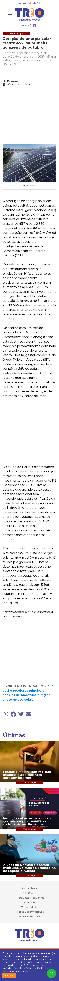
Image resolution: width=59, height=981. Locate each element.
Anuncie (30, 902)
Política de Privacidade (30, 911)
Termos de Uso (30, 907)
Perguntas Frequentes (30, 897)
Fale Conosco (30, 893)
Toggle (35, 3)
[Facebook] (35, 25)
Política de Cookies (35, 968)
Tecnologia (16, 33)
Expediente (30, 888)
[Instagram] (29, 25)
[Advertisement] (29, 115)
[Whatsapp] (24, 25)
